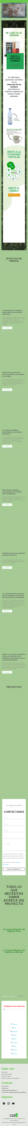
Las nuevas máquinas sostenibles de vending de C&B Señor (12, 432)
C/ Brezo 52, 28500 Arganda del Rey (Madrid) (13, 1092)
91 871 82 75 (4, 1086)
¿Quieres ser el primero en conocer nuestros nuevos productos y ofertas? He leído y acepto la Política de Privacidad (14, 856)
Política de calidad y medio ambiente (10, 1078)
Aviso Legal (4, 1072)
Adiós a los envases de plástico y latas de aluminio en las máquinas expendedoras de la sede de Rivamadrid (14, 657)
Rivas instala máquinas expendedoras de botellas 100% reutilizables (12, 492)
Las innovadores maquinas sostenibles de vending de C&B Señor (12, 312)
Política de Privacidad (6, 1074)
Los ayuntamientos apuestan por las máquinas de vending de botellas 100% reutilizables (13, 595)
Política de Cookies (6, 1076)
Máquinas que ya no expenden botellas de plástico (13, 554)
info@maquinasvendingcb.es (9, 1090)
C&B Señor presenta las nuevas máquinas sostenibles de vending (13, 374)
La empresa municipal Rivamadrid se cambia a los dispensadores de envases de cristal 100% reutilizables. (13, 561)
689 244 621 (4, 1088)
